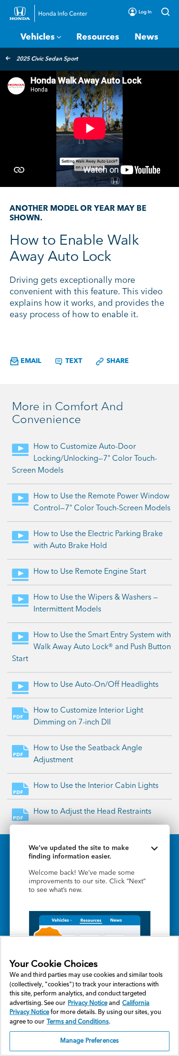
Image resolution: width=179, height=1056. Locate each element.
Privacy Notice (87, 1003)
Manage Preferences (89, 1041)
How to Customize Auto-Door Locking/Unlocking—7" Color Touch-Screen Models (84, 459)
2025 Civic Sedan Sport (47, 59)
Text (72, 361)
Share (117, 361)
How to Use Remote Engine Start (89, 572)
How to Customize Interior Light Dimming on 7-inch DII (88, 716)
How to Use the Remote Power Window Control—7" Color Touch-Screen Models (101, 502)
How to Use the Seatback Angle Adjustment (87, 754)
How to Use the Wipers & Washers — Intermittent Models (95, 603)
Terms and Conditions (78, 1022)
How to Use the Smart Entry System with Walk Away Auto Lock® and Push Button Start (91, 647)
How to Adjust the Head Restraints (92, 812)
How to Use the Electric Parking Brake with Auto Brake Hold (98, 540)
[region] (89, 996)
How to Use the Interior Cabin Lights (95, 786)
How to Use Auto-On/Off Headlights (95, 685)
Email (30, 361)
